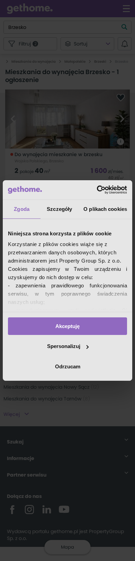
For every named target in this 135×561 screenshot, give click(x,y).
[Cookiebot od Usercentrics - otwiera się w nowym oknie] (97, 189)
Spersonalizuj (63, 346)
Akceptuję (67, 326)
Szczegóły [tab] (59, 209)
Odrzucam (67, 366)
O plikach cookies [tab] (105, 209)
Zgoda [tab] (21, 209)
